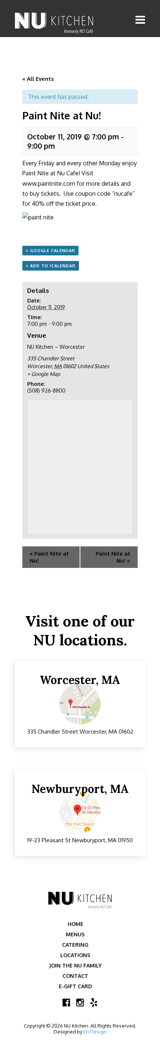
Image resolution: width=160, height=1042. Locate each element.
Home (75, 924)
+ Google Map (43, 374)
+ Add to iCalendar (51, 265)
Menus (75, 934)
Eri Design (94, 1032)
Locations (75, 955)
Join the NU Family (75, 965)
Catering (75, 945)
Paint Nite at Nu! (49, 557)
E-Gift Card (75, 986)
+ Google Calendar (50, 250)
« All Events (38, 78)
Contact (75, 976)
